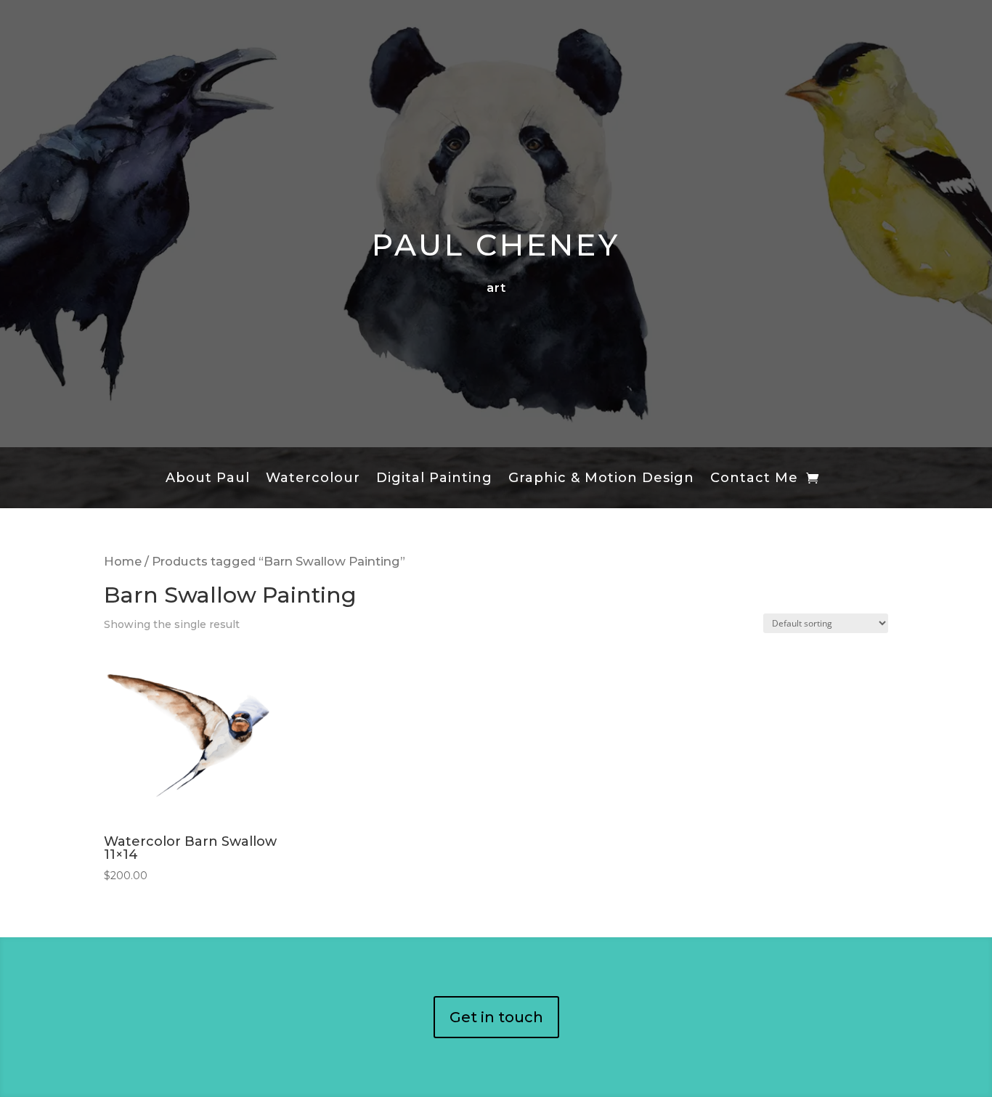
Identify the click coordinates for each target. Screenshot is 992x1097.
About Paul (208, 479)
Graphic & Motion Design (601, 479)
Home (123, 561)
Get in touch (496, 1017)
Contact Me (754, 479)
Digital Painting (434, 479)
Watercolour (313, 479)
